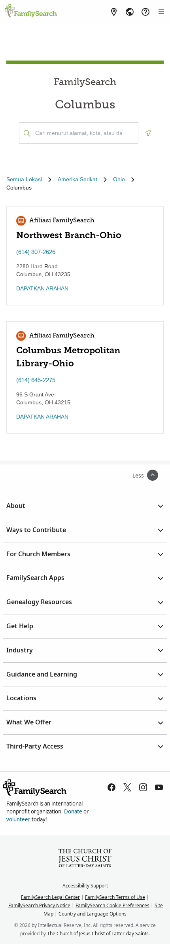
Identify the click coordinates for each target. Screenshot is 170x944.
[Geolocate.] (148, 133)
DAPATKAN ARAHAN (42, 288)
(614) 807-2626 (35, 251)
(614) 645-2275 (35, 380)
